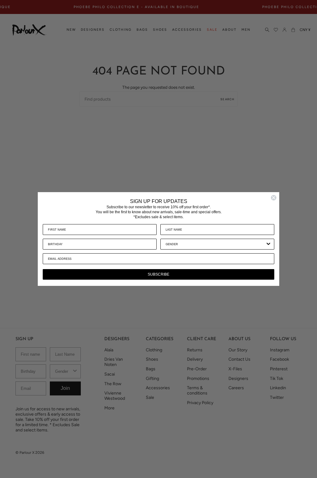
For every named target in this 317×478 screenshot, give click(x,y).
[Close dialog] (274, 198)
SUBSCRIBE (158, 274)
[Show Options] (268, 244)
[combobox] (215, 244)
